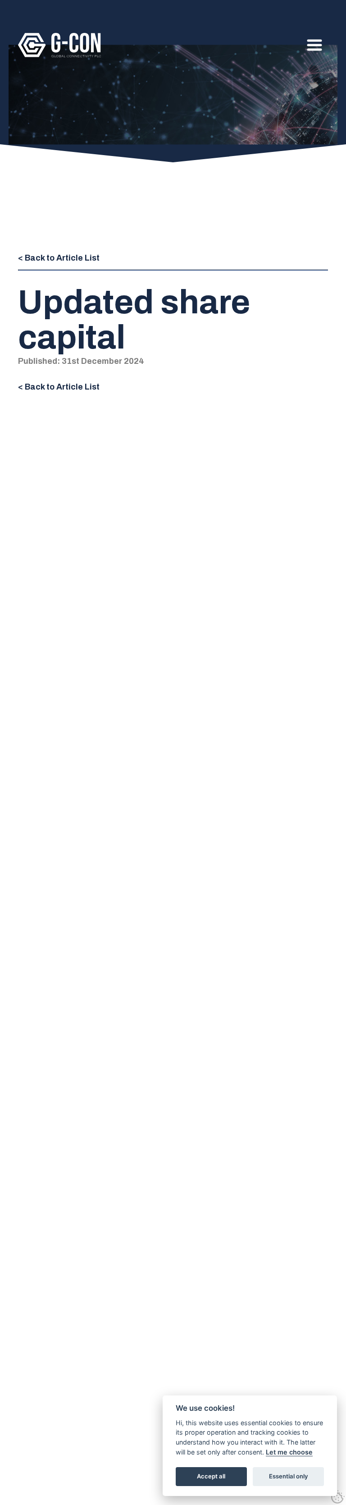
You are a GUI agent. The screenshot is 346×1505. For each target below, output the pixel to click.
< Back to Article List (59, 257)
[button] (314, 45)
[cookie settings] (338, 1497)
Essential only (288, 1476)
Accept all (211, 1476)
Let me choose (289, 1452)
